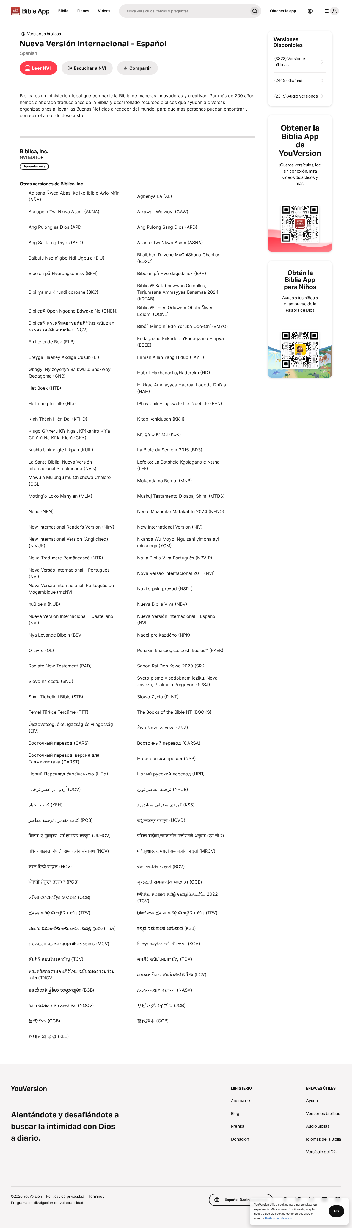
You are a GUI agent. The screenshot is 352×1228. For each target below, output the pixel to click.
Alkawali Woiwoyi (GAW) (162, 211)
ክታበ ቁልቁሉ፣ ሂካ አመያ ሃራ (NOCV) (61, 1005)
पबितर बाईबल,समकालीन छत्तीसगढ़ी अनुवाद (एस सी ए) (180, 835)
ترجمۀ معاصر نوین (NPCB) (162, 789)
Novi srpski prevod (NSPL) (165, 588)
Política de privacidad (279, 1218)
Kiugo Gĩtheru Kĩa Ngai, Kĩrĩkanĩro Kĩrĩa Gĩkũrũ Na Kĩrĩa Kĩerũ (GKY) (69, 434)
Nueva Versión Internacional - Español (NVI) (176, 619)
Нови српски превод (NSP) (166, 758)
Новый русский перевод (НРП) (171, 774)
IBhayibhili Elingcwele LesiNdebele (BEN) (179, 403)
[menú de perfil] (330, 11)
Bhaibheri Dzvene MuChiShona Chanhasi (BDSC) (179, 258)
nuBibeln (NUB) (44, 604)
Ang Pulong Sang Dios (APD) (167, 227)
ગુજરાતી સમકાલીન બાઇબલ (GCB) (169, 882)
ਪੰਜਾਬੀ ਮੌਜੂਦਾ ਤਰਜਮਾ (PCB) (54, 882)
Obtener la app (283, 11)
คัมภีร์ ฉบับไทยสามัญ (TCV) (56, 959)
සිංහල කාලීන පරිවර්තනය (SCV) (168, 943)
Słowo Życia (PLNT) (158, 696)
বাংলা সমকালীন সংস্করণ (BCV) (161, 866)
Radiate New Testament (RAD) (60, 666)
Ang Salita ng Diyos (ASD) (56, 242)
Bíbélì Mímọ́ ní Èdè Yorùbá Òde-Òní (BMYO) (182, 326)
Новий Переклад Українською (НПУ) (68, 774)
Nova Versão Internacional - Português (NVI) (69, 573)
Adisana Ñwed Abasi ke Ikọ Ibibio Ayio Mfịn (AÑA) (74, 196)
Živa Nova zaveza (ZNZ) (162, 727)
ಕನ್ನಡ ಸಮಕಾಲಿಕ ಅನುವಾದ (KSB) (166, 928)
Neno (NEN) (41, 511)
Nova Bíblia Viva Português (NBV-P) (174, 558)
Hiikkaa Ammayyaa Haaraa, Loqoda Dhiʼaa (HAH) (181, 388)
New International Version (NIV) (170, 527)
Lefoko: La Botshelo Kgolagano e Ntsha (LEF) (178, 465)
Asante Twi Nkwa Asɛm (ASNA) (170, 242)
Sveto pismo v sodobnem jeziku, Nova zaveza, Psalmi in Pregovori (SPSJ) (177, 681)
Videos (104, 11)
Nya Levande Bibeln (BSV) (56, 635)
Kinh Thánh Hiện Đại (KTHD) (58, 419)
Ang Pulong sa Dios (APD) (56, 227)
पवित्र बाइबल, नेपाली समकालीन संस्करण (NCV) (69, 851)
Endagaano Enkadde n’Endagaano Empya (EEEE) (180, 342)
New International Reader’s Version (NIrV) (71, 527)
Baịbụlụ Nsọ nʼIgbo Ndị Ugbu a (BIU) (67, 258)
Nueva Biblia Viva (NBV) (162, 604)
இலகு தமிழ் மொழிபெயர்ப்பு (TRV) (59, 912)
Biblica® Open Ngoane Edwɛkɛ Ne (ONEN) (73, 311)
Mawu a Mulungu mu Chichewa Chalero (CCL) (70, 481)
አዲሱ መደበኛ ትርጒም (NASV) (164, 990)
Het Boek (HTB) (45, 388)
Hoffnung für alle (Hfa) (52, 403)
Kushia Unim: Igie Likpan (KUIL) (61, 450)
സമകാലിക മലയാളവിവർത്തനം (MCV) (69, 943)
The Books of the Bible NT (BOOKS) (174, 712)
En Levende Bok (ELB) (52, 341)
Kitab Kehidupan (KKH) (161, 419)
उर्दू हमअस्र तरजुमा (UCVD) (161, 820)
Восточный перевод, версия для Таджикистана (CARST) (64, 758)
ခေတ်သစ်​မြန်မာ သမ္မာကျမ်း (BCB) (61, 990)
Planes (83, 11)
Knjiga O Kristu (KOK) (159, 434)
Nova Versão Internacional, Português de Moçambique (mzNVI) (71, 589)
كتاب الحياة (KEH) (46, 804)
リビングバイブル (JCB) (161, 1005)
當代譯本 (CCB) (153, 1021)
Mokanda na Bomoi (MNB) (164, 480)
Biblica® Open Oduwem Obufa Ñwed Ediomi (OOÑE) (175, 311)
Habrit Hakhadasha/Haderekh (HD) (173, 372)
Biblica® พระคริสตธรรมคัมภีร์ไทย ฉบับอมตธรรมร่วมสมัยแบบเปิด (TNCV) (71, 326)
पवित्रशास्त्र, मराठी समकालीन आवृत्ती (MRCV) (176, 851)
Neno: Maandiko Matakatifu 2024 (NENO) (180, 511)
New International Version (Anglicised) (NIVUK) (68, 542)
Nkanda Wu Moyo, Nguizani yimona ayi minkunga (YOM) (178, 542)
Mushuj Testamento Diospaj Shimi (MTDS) (181, 496)
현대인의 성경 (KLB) (49, 1036)
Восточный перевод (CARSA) (168, 743)
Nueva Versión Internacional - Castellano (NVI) (71, 619)
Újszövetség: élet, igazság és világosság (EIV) (71, 727)
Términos (96, 1196)
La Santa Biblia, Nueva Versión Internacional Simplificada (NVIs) (63, 465)
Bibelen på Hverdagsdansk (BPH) (63, 273)
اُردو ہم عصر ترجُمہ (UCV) (55, 789)
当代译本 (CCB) (44, 1021)
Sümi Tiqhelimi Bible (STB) (56, 696)
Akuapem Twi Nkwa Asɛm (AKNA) (64, 211)
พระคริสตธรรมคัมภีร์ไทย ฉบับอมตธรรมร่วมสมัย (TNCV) (72, 974)
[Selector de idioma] (310, 11)
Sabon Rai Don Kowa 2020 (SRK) (171, 666)
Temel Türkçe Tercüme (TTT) (59, 712)
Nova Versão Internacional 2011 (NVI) (176, 573)
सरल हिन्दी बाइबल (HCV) (50, 866)
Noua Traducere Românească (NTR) (66, 558)
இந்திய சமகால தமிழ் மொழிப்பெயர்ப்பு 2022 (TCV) (177, 897)
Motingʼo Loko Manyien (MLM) (60, 496)
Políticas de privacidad (65, 1196)
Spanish (28, 53)
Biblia (63, 11)
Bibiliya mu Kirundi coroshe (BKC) (63, 292)
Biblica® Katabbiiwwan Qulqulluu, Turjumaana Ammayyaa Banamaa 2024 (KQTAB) (177, 292)
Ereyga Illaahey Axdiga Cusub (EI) (64, 357)
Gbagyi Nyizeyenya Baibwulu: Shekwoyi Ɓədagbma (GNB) (70, 373)
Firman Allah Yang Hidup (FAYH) (170, 357)
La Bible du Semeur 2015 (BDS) (169, 450)
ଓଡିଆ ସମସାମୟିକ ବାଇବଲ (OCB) (59, 897)
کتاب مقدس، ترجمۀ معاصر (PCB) (61, 820)
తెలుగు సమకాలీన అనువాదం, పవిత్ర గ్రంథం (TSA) (72, 928)
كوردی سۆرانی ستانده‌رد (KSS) (166, 804)
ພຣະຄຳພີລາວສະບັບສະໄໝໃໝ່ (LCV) (172, 974)
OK (336, 1211)
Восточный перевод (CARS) (59, 743)
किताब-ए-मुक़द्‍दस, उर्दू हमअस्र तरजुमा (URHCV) (70, 835)
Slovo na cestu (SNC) (51, 681)
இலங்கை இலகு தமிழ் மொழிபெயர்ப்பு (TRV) (177, 912)
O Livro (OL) (41, 650)
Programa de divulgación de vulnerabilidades (49, 1202)
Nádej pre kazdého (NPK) (163, 635)
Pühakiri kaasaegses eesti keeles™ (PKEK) (180, 650)
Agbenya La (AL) (154, 196)
